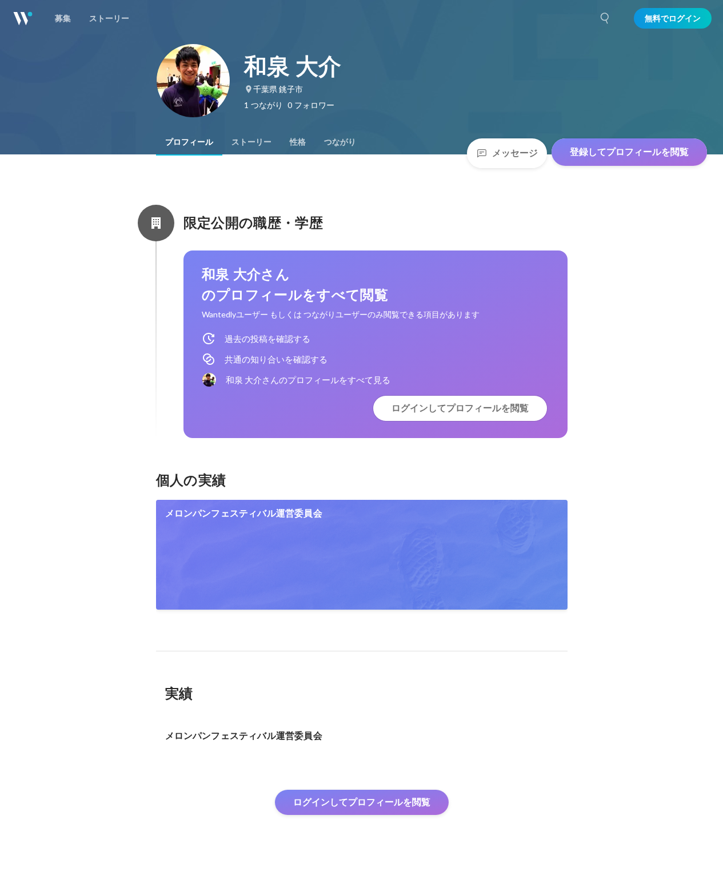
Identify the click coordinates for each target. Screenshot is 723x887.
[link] (362, 555)
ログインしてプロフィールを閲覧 (460, 408)
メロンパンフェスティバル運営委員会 (243, 513)
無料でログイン (673, 18)
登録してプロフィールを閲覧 (629, 151)
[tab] (189, 142)
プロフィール (189, 142)
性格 (298, 142)
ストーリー (251, 142)
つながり (340, 142)
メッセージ (515, 153)
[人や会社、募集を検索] (605, 18)
